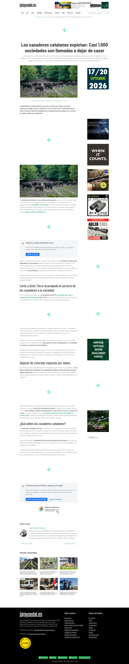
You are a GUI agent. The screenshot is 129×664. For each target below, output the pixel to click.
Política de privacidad (71, 630)
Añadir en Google (32, 254)
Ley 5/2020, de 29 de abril (39, 205)
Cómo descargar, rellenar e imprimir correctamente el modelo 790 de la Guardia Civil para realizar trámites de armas (48, 593)
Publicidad (67, 618)
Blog (43, 17)
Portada (39, 17)
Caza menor (93, 625)
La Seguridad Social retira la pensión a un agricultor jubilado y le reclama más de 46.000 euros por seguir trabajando (68, 593)
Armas (91, 632)
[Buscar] (108, 12)
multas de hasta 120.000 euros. (35, 212)
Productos (92, 630)
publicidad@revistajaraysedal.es (44, 630)
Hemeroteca (93, 637)
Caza (90, 620)
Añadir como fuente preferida (36, 499)
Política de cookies (70, 635)
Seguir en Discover (56, 499)
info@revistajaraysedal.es (37, 634)
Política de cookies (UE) (72, 637)
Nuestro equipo (69, 623)
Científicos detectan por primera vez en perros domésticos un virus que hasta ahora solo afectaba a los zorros (68, 573)
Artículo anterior (26, 543)
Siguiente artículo (71, 543)
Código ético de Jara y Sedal (73, 625)
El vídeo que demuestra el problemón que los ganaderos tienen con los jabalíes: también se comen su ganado (48, 573)
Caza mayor (93, 623)
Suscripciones (69, 620)
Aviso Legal (68, 627)
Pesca (91, 627)
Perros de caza (94, 635)
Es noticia (92, 618)
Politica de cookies (70, 632)
